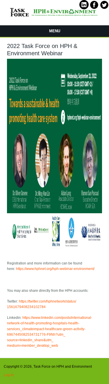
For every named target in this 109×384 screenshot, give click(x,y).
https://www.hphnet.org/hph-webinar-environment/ (55, 269)
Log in (9, 375)
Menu (54, 31)
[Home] (54, 17)
